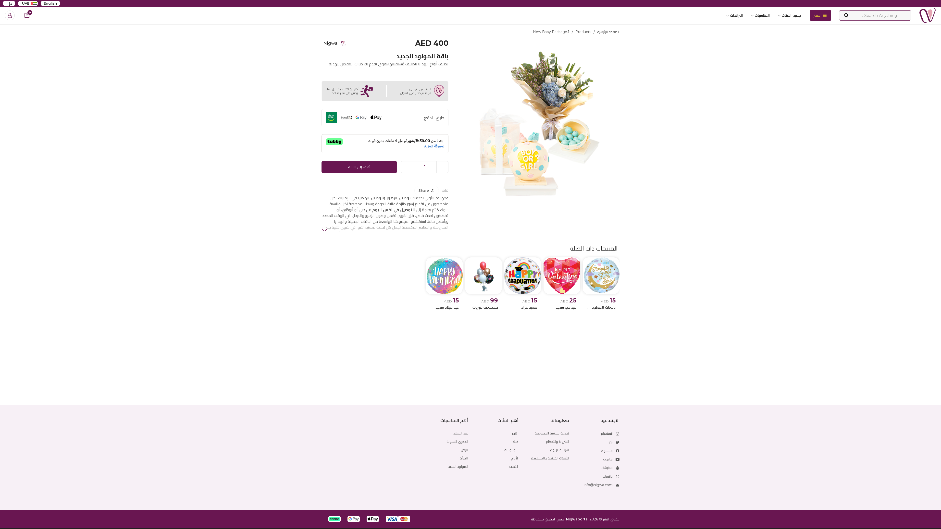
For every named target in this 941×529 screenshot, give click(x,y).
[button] (404, 519)
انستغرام (607, 433)
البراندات (736, 15)
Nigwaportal (577, 519)
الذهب (514, 466)
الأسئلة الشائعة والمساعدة (550, 458)
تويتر (610, 442)
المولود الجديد (458, 466)
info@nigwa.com (598, 485)
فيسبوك (607, 450)
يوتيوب (608, 459)
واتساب (608, 476)
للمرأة (464, 458)
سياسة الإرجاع (559, 450)
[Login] (10, 15)
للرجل (464, 450)
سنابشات (607, 468)
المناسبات (762, 15)
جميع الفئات (791, 15)
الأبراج (515, 458)
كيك (515, 441)
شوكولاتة (511, 450)
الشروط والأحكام (557, 441)
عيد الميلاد (460, 433)
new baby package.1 (551, 32)
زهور (515, 433)
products (583, 32)
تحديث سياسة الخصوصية (552, 433)
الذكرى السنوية (457, 441)
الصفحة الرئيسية (608, 32)
